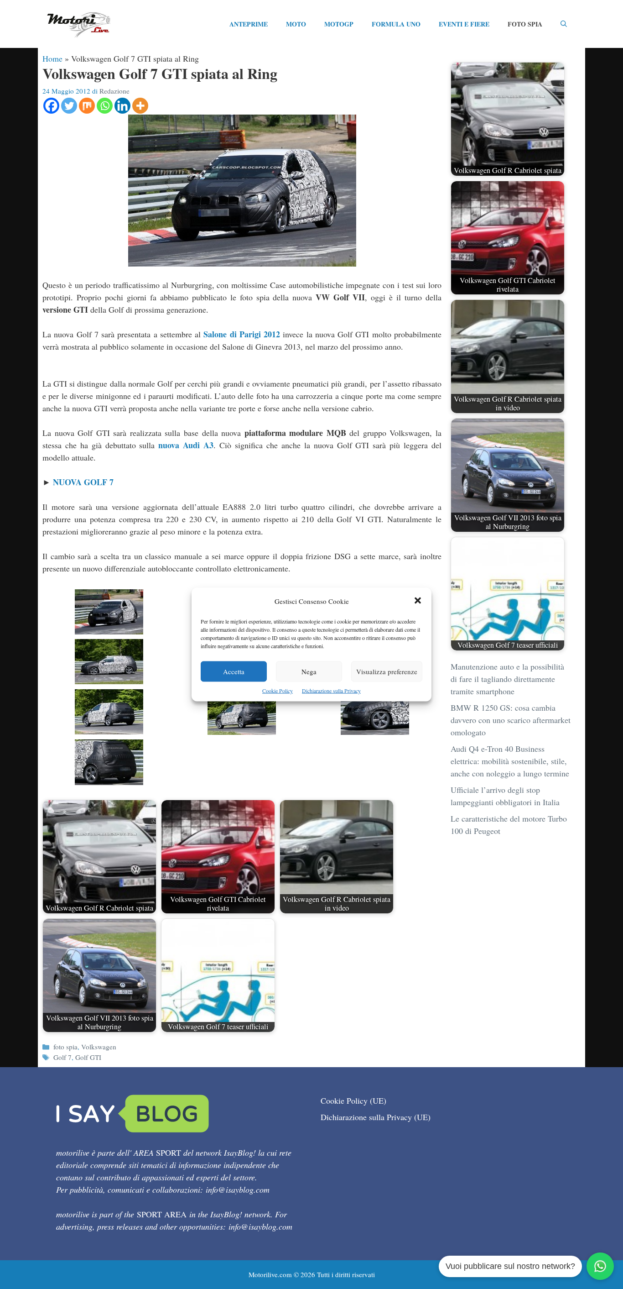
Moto (296, 24)
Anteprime (248, 24)
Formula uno (396, 24)
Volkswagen (98, 1046)
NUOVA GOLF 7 (83, 482)
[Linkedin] (122, 106)
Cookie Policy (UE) (353, 1100)
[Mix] (87, 106)
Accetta (233, 671)
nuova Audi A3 (185, 445)
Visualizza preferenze (386, 671)
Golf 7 (62, 1057)
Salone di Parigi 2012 (241, 334)
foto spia (65, 1046)
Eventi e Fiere (464, 24)
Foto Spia (525, 24)
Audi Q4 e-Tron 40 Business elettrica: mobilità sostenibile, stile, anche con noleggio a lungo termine (510, 761)
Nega (309, 671)
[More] (140, 106)
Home (52, 58)
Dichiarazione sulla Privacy (331, 690)
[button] (417, 601)
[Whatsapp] (105, 106)
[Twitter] (69, 106)
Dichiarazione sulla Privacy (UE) (376, 1116)
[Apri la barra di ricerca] (563, 24)
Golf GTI (88, 1057)
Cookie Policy (277, 690)
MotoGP (338, 24)
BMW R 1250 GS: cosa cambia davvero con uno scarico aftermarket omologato (511, 720)
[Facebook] (51, 106)
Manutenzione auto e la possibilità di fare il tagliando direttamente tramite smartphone (507, 679)
